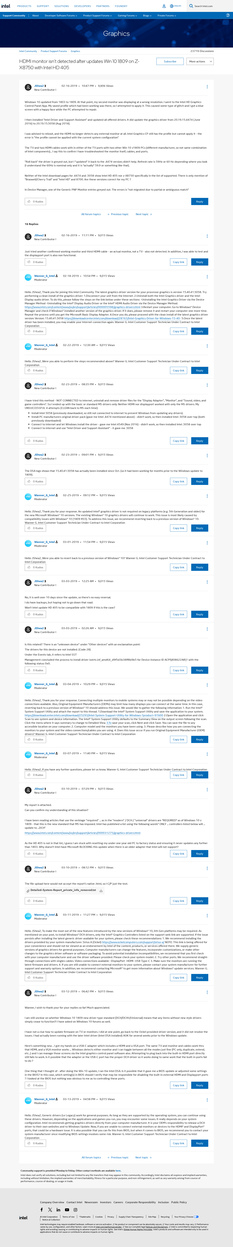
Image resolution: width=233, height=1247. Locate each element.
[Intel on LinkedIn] (58, 1210)
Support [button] (43, 6)
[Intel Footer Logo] (23, 1217)
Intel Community (28, 51)
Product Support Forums (54, 51)
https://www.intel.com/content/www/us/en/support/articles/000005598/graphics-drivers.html (82, 307)
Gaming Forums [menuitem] (126, 15)
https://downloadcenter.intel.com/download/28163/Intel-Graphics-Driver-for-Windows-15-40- (122, 318)
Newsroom (91, 1202)
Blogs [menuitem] (146, 15)
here (118, 1170)
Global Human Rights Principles (138, 1229)
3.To (108, 723)
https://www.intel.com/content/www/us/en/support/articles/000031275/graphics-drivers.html (82, 833)
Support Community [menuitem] (14, 15)
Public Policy (179, 1202)
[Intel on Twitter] (50, 1210)
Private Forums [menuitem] (166, 15)
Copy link (178, 262)
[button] (207, 86)
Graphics (75, 51)
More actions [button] (197, 61)
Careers (118, 1202)
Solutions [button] (61, 6)
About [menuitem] (35, 15)
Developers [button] (82, 6)
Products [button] (24, 6)
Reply (199, 201)
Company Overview (52, 1202)
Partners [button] (103, 6)
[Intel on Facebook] (42, 1210)
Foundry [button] (121, 6)
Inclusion (163, 1202)
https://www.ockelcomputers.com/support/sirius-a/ (133, 942)
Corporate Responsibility (140, 1202)
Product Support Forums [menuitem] (96, 15)
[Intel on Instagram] (75, 1210)
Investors (105, 1202)
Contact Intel (74, 1202)
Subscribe (170, 61)
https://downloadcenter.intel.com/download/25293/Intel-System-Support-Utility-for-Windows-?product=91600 (94, 715)
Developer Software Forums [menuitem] (60, 15)
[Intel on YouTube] (67, 1210)
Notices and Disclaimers (157, 1226)
